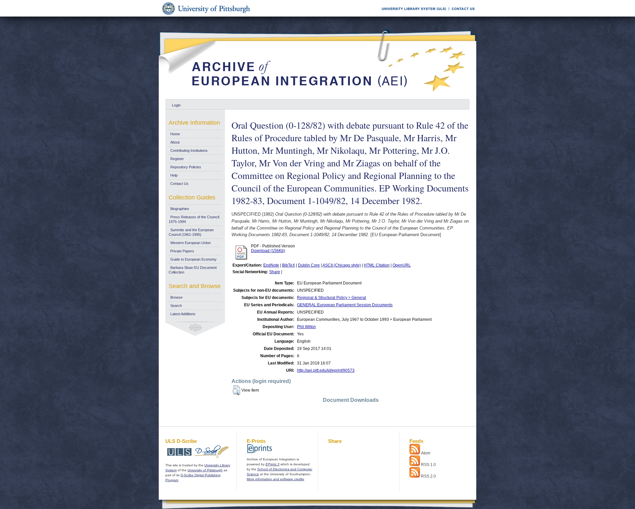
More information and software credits (275, 479)
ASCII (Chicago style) (341, 265)
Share (274, 272)
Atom (425, 453)
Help (174, 175)
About (175, 142)
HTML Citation (377, 265)
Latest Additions (182, 314)
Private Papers (182, 251)
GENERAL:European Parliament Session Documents (345, 305)
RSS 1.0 (428, 464)
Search (176, 306)
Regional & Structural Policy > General (331, 297)
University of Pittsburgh (205, 470)
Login (176, 105)
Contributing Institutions (189, 150)
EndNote (271, 265)
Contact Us (179, 184)
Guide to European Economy (193, 259)
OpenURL (402, 265)
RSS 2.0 (428, 476)
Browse (176, 297)
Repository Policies (185, 167)
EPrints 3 (272, 464)
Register (177, 159)
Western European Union (190, 243)
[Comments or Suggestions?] (461, 15)
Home (175, 134)
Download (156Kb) (268, 250)
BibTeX (288, 265)
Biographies (179, 209)
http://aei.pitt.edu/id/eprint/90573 (326, 370)
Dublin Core (309, 265)
